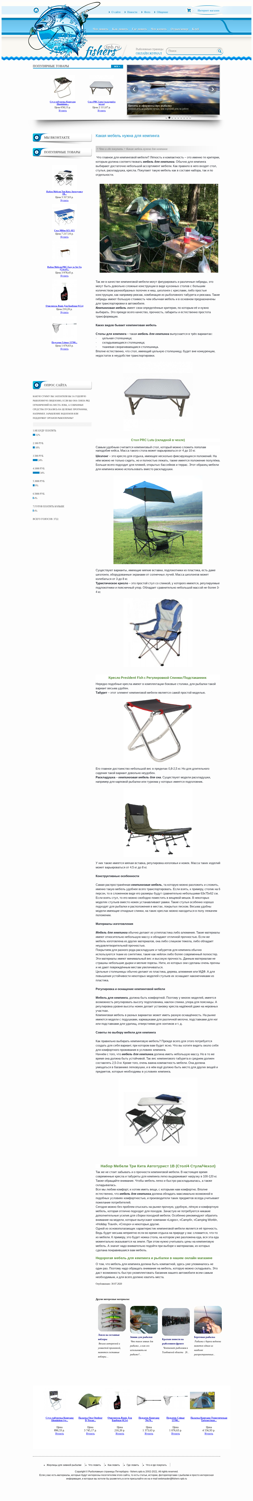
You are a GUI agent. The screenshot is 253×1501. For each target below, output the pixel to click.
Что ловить (100, 29)
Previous (134, 89)
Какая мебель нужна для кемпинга (146, 148)
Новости (132, 12)
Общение (162, 12)
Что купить (159, 29)
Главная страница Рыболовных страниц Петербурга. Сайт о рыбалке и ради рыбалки (36, 10)
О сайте (116, 12)
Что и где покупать (111, 148)
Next (212, 89)
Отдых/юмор (179, 29)
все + (117, 66)
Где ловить (139, 29)
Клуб (195, 29)
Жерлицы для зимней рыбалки (64, 1465)
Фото (147, 12)
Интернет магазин (208, 10)
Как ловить (120, 29)
